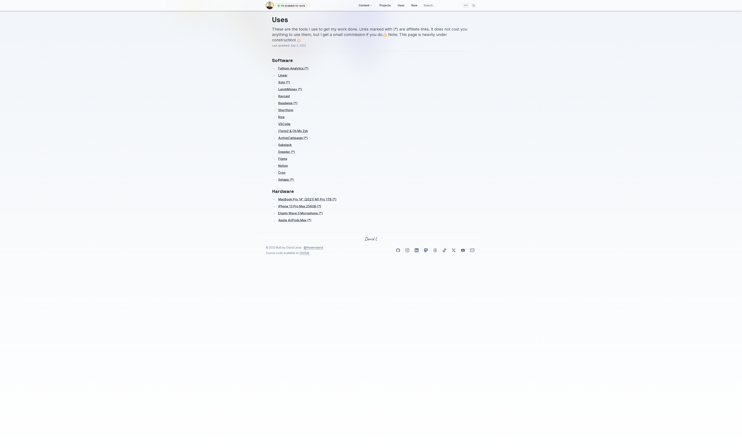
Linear (282, 75)
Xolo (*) (284, 82)
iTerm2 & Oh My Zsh (293, 131)
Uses (401, 5)
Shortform (285, 110)
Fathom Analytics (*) (293, 68)
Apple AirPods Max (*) (294, 220)
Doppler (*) (286, 152)
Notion (283, 166)
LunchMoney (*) (290, 89)
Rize (281, 117)
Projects (385, 5)
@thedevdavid (313, 247)
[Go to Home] (269, 5)
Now (414, 5)
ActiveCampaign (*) (293, 138)
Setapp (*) (286, 180)
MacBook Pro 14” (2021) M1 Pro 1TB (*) (307, 199)
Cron (281, 173)
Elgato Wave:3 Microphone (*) (300, 213)
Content (364, 5)
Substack (285, 145)
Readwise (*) (287, 103)
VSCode (284, 124)
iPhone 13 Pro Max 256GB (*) (299, 206)
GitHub (304, 253)
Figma (282, 159)
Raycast (284, 96)
